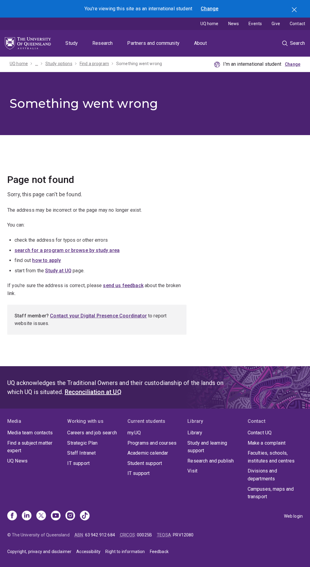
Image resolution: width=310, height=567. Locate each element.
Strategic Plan (82, 443)
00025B (144, 534)
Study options (58, 63)
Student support (144, 463)
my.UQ (134, 433)
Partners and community (153, 43)
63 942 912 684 (100, 534)
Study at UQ (58, 271)
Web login (293, 516)
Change (209, 9)
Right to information (125, 551)
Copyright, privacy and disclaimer (39, 551)
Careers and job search (92, 433)
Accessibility (88, 551)
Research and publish (210, 461)
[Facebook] (12, 516)
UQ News (17, 461)
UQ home (209, 23)
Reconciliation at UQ (93, 392)
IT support (78, 463)
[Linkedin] (26, 516)
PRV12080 (183, 534)
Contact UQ (260, 433)
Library (194, 433)
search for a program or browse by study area (67, 250)
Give (276, 23)
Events (255, 23)
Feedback (159, 551)
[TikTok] (85, 516)
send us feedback (123, 285)
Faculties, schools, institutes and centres (271, 457)
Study (71, 43)
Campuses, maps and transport (271, 493)
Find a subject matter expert (29, 447)
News (233, 23)
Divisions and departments (262, 475)
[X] (41, 516)
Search (295, 10)
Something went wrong (139, 63)
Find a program (94, 63)
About (200, 43)
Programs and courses (151, 443)
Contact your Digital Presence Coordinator (98, 316)
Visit (192, 471)
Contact (297, 23)
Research (102, 43)
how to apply (46, 260)
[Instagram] (70, 516)
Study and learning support (207, 447)
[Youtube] (56, 516)
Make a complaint (267, 443)
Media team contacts (30, 433)
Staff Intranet (81, 453)
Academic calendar (147, 453)
